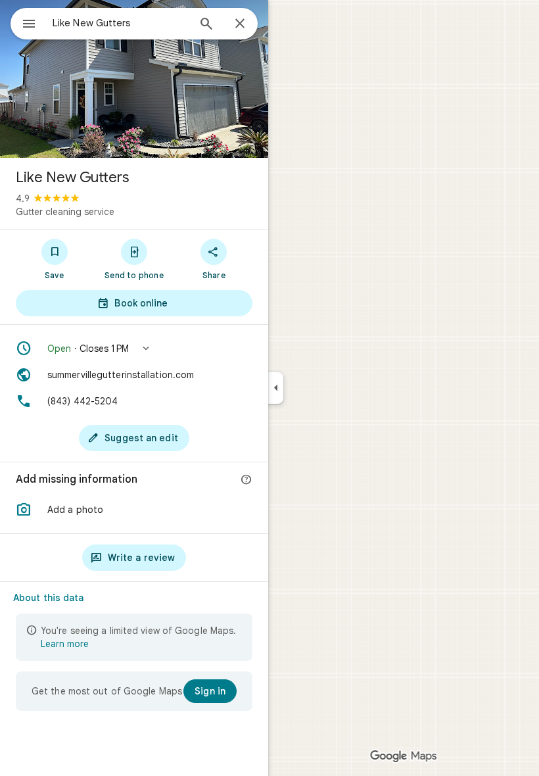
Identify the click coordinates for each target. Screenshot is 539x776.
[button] (134, 348)
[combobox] (120, 23)
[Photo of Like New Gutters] (134, 79)
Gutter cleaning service (65, 212)
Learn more (65, 644)
